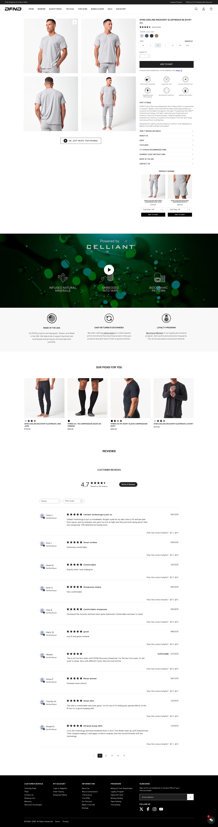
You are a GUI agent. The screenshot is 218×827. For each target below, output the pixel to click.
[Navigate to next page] (124, 756)
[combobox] (50, 501)
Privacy (66, 821)
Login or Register (60, 788)
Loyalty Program (176, 2)
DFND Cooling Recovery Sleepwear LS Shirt (173, 424)
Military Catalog (117, 798)
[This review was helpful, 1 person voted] (171, 532)
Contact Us (28, 795)
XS (143, 45)
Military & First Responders (122, 788)
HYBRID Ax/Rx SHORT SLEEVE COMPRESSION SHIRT (129, 425)
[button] (196, 9)
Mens (31, 9)
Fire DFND (82, 9)
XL (173, 45)
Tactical (70, 9)
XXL (180, 45)
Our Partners (87, 801)
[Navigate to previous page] (93, 756)
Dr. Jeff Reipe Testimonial (83, 141)
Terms (57, 821)
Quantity (143, 52)
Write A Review (128, 484)
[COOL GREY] (142, 36)
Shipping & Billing (60, 795)
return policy (109, 333)
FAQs (26, 791)
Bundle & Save (97, 9)
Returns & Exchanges (33, 805)
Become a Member (154, 333)
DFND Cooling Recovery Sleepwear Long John (42, 425)
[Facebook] (148, 810)
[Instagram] (154, 810)
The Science (87, 795)
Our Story (121, 9)
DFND (34, 821)
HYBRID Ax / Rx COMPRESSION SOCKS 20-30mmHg (84, 425)
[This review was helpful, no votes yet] (171, 555)
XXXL (187, 45)
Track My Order (30, 788)
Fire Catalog (115, 805)
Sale (110, 9)
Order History (58, 791)
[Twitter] (141, 810)
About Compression (90, 791)
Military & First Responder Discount (199, 2)
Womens (41, 9)
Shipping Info (29, 798)
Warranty (28, 801)
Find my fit (189, 41)
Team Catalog (116, 801)
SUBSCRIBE (190, 797)
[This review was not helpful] (175, 691)
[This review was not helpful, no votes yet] (175, 532)
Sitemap (85, 808)
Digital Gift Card (117, 795)
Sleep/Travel (55, 9)
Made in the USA (88, 805)
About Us (85, 788)
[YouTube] (161, 810)
